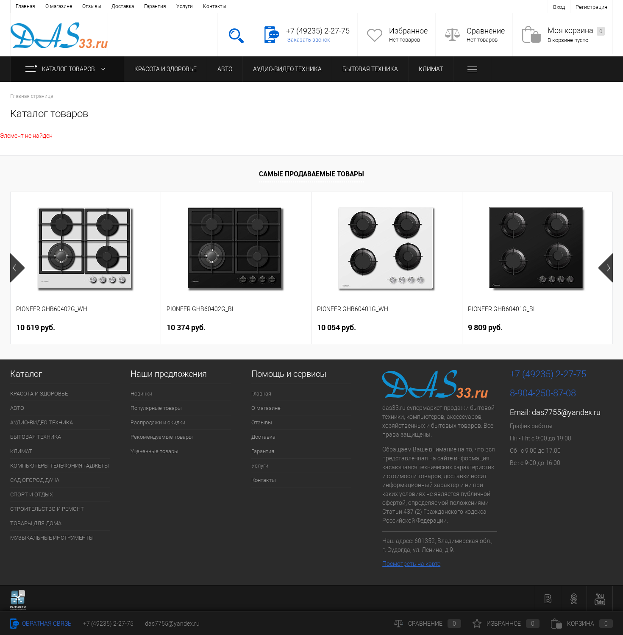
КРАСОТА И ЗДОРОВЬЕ (165, 69)
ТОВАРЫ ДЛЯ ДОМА (35, 523)
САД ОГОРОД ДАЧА (34, 480)
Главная (25, 6)
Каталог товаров (69, 69)
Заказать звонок (308, 39)
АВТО (224, 69)
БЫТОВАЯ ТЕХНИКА (370, 69)
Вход (559, 7)
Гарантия (155, 6)
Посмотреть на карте (411, 563)
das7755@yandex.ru (566, 412)
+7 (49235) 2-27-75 (108, 623)
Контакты (214, 6)
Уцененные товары (154, 451)
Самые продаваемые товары (311, 173)
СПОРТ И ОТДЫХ (31, 494)
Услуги (184, 6)
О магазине (58, 6)
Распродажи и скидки (158, 422)
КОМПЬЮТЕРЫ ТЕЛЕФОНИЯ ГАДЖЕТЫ (59, 465)
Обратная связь (46, 623)
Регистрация (591, 7)
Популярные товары (156, 408)
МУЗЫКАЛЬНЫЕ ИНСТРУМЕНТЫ (52, 538)
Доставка (122, 6)
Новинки (141, 393)
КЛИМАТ (431, 69)
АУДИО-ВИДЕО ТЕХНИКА (287, 69)
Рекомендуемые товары (162, 437)
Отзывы (91, 6)
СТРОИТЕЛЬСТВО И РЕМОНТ (47, 509)
